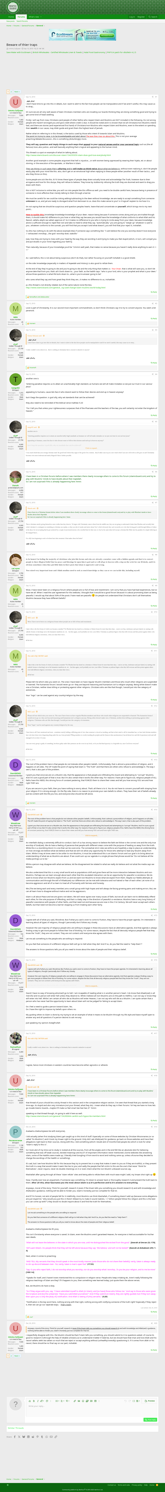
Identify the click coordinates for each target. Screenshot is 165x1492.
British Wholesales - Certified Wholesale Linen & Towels (57, 52)
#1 (156, 97)
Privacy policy (137, 1485)
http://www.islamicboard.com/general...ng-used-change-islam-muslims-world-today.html (65, 287)
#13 (155, 760)
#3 (156, 330)
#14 (155, 810)
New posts (10, 21)
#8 (156, 555)
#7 (156, 502)
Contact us (112, 1485)
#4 (156, 374)
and (39, 297)
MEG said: (31, 618)
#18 (155, 1075)
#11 (155, 651)
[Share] (152, 97)
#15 (155, 915)
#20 (155, 1323)
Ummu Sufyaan (14, 48)
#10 (155, 612)
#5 (156, 421)
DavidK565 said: (34, 814)
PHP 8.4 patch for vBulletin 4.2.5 (121, 52)
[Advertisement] (82, 72)
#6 (156, 472)
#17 (155, 1033)
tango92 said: (32, 427)
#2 (156, 303)
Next (16, 91)
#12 (155, 706)
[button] (41, 16)
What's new (34, 16)
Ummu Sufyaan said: (35, 336)
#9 (156, 585)
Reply (155, 292)
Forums (21, 16)
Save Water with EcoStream (18, 52)
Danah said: (32, 508)
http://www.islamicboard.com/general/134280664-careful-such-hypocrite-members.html (65, 1116)
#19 (155, 1127)
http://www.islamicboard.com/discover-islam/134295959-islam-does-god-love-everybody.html (68, 155)
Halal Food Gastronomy (94, 52)
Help (146, 1485)
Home (11, 16)
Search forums (22, 21)
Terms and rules (124, 1485)
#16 (155, 960)
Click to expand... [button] (91, 448)
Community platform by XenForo (82, 1490)
